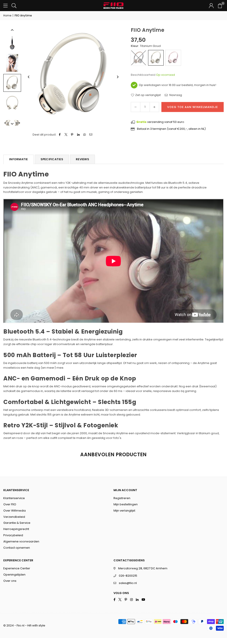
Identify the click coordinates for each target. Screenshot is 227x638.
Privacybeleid (13, 535)
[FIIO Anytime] (12, 43)
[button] (220, 6)
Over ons (9, 581)
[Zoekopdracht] (14, 5)
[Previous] (28, 77)
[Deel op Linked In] (78, 134)
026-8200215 (128, 576)
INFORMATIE (18, 159)
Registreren (122, 498)
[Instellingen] (211, 6)
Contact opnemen (16, 548)
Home (7, 15)
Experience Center (16, 568)
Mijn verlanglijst (124, 510)
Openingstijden (14, 574)
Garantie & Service (16, 523)
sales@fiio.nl (128, 583)
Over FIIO (9, 504)
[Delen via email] (90, 134)
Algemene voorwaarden (21, 541)
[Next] (117, 77)
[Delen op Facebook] (59, 134)
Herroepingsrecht (16, 529)
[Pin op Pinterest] (72, 134)
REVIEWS (82, 159)
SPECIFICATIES (52, 159)
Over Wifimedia (14, 510)
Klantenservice (14, 498)
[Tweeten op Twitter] (66, 134)
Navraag (175, 95)
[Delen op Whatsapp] (84, 134)
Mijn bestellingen (126, 504)
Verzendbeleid (14, 517)
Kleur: (146, 46)
